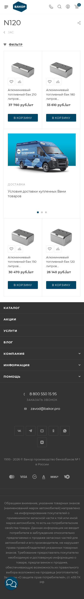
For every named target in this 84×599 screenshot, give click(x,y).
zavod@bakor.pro (45, 408)
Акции (10, 319)
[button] (11, 583)
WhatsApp (65, 431)
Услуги (10, 331)
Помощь (12, 376)
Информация (17, 365)
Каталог (12, 308)
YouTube (42, 431)
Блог (8, 342)
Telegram (30, 431)
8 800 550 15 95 (43, 394)
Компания (14, 353)
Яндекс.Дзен (42, 442)
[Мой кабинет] (68, 7)
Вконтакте (19, 431)
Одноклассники (53, 431)
